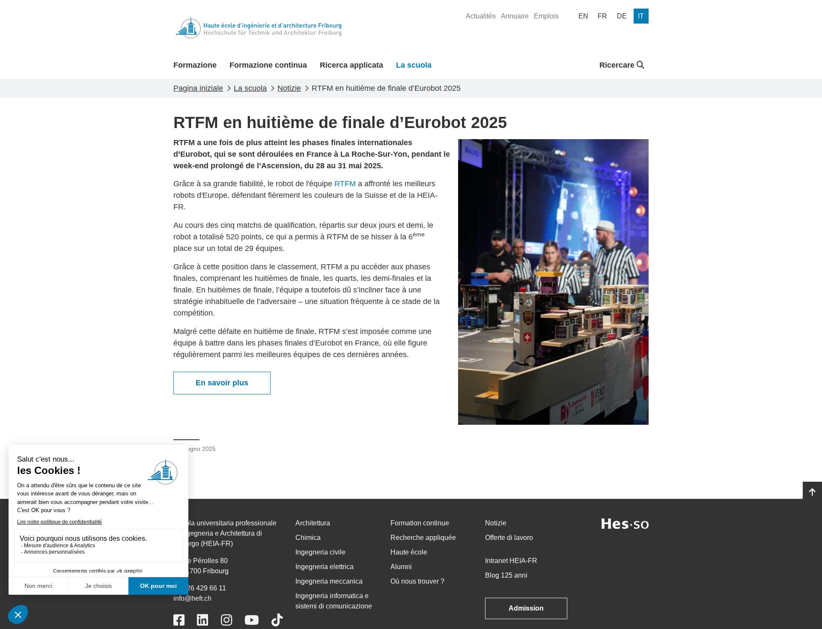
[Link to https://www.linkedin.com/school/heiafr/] (202, 620)
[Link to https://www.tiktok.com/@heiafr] (277, 620)
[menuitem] (481, 16)
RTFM (345, 183)
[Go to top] (812, 492)
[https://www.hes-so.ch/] (625, 523)
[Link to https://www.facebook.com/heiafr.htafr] (179, 620)
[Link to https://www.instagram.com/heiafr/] (226, 620)
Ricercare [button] (618, 65)
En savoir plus (222, 383)
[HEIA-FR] (258, 28)
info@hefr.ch (192, 598)
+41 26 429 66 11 (199, 588)
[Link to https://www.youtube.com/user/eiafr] (251, 620)
